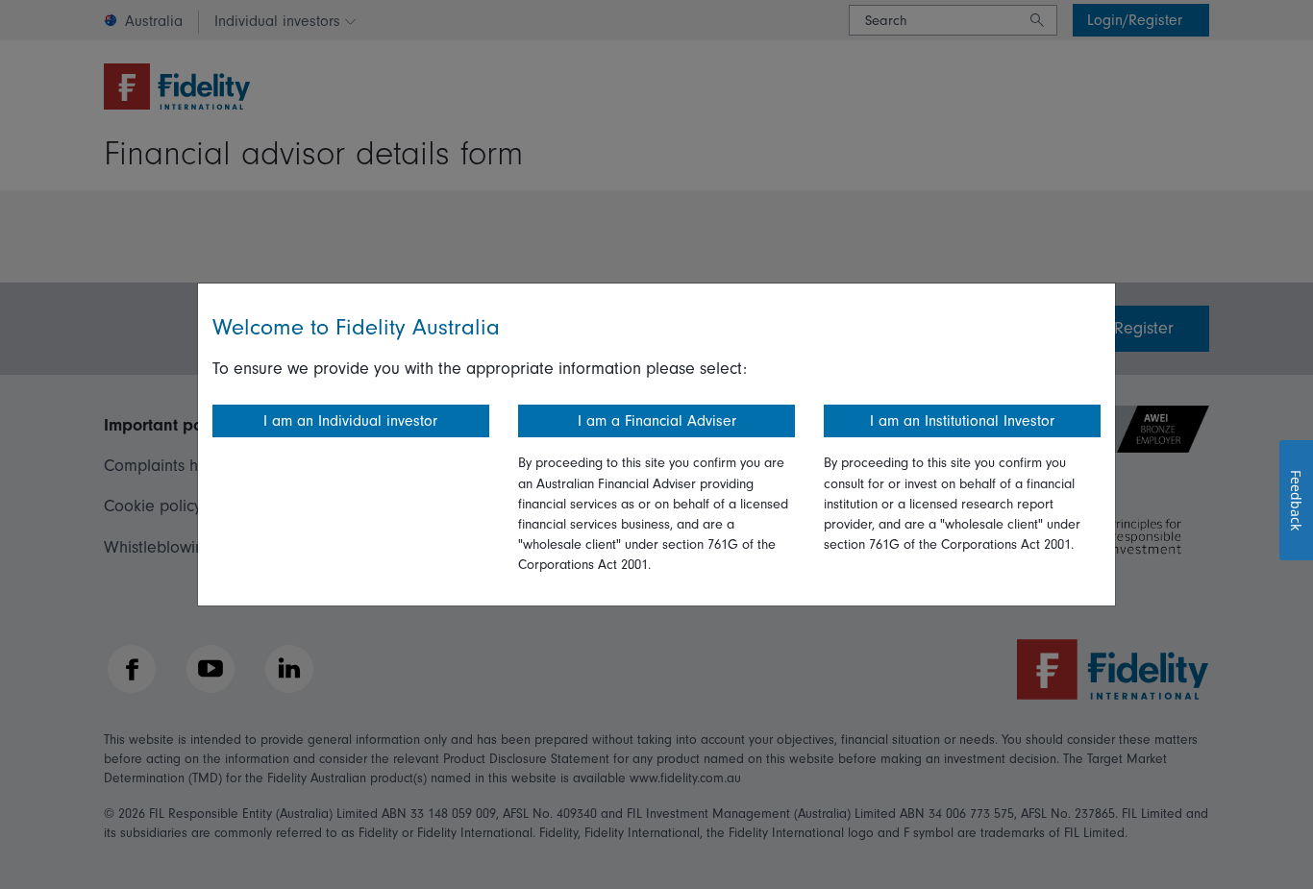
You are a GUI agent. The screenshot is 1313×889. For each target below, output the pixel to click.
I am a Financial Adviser (657, 421)
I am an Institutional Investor (962, 421)
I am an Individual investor (350, 421)
